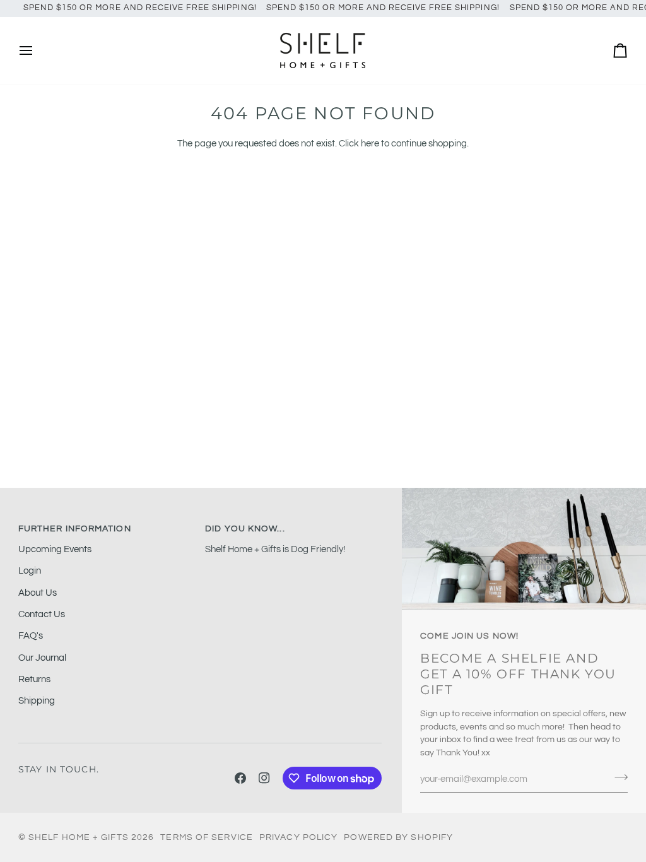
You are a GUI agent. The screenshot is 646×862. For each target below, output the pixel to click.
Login (29, 571)
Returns (34, 679)
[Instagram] (264, 778)
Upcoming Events (54, 549)
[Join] (617, 777)
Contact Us (41, 614)
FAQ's (30, 636)
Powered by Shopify (398, 837)
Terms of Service (206, 837)
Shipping (36, 701)
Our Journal (42, 658)
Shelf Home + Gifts (78, 837)
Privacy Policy (298, 837)
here (370, 143)
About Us (37, 593)
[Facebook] (240, 778)
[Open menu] (37, 51)
